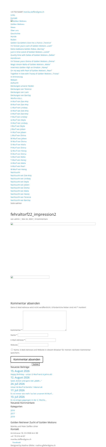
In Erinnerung (17, 76)
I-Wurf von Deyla (18, 126)
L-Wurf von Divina (18, 135)
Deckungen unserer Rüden (22, 86)
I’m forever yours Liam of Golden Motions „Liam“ (31, 46)
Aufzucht (14, 83)
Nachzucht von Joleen (20, 185)
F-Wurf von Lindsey (19, 117)
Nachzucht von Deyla (20, 181)
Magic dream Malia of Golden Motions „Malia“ (30, 64)
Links (13, 15)
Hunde (13, 36)
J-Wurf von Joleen (18, 129)
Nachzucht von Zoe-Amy (21, 175)
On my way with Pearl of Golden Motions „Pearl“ (31, 70)
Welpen (14, 80)
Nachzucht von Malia (20, 191)
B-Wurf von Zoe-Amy (19, 104)
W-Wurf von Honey (19, 169)
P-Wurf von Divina (18, 147)
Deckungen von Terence (21, 89)
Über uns (15, 30)
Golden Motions (17, 24)
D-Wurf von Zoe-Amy (19, 110)
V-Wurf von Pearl (18, 166)
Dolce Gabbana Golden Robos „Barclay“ (28, 49)
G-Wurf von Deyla (18, 120)
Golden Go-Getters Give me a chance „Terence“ (31, 43)
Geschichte (15, 33)
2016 (13, 410)
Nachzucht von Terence (21, 197)
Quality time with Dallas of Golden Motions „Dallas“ (33, 55)
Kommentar (16, 330)
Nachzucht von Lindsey (21, 178)
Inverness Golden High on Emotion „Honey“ (29, 67)
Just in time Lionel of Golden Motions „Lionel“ (30, 52)
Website (14, 345)
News (13, 27)
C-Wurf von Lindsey (19, 107)
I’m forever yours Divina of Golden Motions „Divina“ (33, 61)
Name (14, 335)
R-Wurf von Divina (18, 154)
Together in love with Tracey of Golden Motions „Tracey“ (35, 73)
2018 (13, 416)
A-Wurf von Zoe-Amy (19, 101)
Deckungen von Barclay (21, 95)
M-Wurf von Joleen (19, 138)
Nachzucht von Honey (20, 194)
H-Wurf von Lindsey (19, 123)
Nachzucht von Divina (20, 188)
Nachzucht (15, 172)
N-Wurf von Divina (18, 141)
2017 (13, 413)
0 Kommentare (41, 219)
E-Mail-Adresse (18, 340)
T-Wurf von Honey (18, 160)
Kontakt (14, 18)
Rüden (13, 39)
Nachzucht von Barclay (20, 200)
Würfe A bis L (16, 98)
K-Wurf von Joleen (18, 132)
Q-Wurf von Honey (18, 151)
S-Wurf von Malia (18, 157)
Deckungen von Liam (20, 92)
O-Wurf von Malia (18, 144)
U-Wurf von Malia (18, 163)
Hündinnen (15, 58)
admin (17, 219)
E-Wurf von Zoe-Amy (19, 113)
